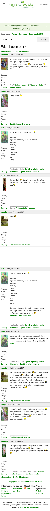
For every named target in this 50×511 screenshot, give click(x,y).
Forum (14, 34)
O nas (3, 488)
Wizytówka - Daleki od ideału (27, 474)
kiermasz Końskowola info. (20, 315)
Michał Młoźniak (39, 492)
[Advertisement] (25, 16)
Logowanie (43, 4)
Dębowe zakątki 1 (37, 85)
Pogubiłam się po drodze (20, 244)
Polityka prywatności (6, 492)
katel (3, 128)
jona (3, 175)
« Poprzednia (6, 51)
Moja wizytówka (16, 87)
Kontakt (4, 496)
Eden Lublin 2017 (36, 34)
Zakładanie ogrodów (17, 489)
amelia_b (5, 212)
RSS (28, 488)
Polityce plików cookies (29, 507)
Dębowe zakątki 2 (22, 85)
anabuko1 (5, 54)
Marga (3, 91)
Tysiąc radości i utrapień (25, 208)
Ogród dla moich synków (20, 124)
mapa (12, 343)
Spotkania (23, 34)
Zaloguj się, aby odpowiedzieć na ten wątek (25, 481)
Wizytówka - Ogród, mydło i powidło (24, 171)
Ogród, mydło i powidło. (34, 169)
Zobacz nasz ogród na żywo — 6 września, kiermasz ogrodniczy (21, 27)
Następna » (24, 51)
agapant (4, 441)
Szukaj (43, 39)
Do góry (4, 87)
